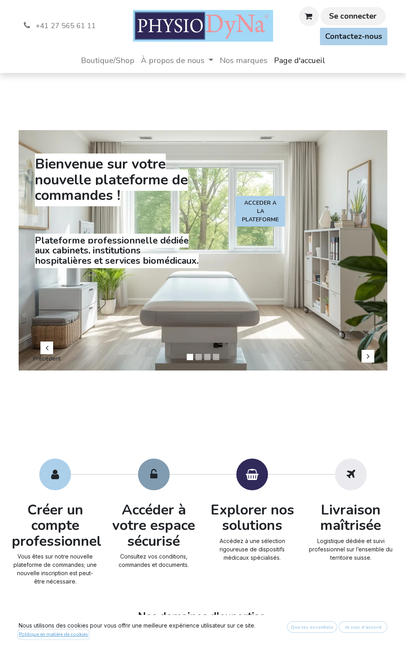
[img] (47, 246)
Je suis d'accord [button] (363, 627)
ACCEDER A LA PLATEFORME (260, 211)
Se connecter (353, 16)
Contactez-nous (353, 36)
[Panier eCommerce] (309, 16)
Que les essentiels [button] (312, 627)
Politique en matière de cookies (53, 634)
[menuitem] (108, 61)
